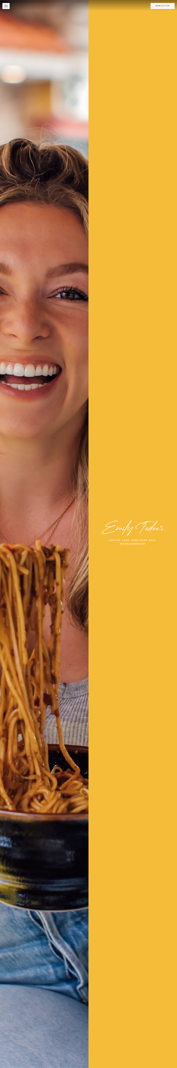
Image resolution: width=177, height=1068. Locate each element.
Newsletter (163, 6)
